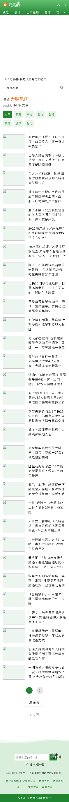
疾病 (18, 114)
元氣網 (14, 79)
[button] (63, 12)
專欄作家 (47, 787)
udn (5, 79)
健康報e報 (37, 764)
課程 (18, 123)
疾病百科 (58, 780)
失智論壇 (32, 12)
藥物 (29, 114)
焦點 (6, 12)
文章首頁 (33, 787)
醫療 (48, 12)
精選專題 (44, 780)
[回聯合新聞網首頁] (5, 5)
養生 (18, 12)
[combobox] (34, 88)
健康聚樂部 (28, 780)
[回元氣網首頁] (14, 5)
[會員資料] (58, 4)
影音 (29, 123)
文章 (7, 114)
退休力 (20, 787)
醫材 (40, 114)
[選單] (64, 4)
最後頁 (34, 702)
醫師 (51, 114)
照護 (7, 123)
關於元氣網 (12, 780)
